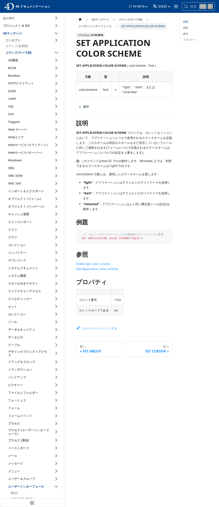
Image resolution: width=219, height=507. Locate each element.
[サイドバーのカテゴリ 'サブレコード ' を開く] (56, 260)
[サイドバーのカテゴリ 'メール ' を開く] (56, 455)
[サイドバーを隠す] (32, 502)
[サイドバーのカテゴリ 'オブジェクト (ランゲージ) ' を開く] (56, 206)
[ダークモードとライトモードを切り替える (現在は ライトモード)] (176, 6)
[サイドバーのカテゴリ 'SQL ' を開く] (56, 106)
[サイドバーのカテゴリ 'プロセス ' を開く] (56, 423)
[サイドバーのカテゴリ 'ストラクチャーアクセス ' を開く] (56, 291)
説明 (185, 22)
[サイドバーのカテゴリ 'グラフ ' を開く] (56, 237)
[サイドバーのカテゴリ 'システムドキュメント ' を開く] (56, 268)
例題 (185, 27)
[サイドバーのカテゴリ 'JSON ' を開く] (56, 91)
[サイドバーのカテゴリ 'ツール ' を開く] (56, 321)
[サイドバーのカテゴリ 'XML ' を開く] (56, 168)
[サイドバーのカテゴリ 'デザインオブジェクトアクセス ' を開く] (56, 353)
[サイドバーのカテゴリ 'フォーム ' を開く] (56, 408)
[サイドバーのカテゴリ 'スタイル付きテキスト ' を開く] (56, 283)
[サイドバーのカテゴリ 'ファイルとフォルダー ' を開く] (56, 392)
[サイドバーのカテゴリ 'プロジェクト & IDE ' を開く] (56, 25)
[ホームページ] (80, 19)
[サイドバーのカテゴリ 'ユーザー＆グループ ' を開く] (56, 478)
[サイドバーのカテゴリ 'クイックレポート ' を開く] (56, 221)
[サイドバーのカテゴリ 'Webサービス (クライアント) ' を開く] (56, 144)
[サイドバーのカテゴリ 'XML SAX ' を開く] (56, 183)
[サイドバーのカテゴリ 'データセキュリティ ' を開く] (56, 329)
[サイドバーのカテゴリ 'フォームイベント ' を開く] (56, 415)
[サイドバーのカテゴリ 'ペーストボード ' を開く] (56, 448)
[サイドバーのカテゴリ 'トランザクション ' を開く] (56, 369)
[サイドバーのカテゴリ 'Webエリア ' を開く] (56, 137)
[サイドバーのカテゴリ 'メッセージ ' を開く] (56, 463)
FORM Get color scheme (93, 264)
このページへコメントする (99, 328)
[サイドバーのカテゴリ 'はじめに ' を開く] (56, 18)
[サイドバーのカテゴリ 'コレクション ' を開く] (56, 245)
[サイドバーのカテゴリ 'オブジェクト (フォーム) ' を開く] (56, 198)
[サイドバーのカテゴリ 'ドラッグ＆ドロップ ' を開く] (56, 361)
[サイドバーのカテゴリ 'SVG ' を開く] (56, 114)
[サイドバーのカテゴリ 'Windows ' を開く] (56, 160)
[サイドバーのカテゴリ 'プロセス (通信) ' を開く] (56, 440)
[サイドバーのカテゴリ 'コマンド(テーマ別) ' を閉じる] (56, 52)
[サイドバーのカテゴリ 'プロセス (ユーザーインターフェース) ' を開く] (56, 432)
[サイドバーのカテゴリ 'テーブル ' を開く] (56, 345)
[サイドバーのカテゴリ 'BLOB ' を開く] (56, 68)
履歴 (86, 107)
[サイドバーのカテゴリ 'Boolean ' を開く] (56, 75)
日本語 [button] (162, 6)
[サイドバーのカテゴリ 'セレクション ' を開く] (56, 314)
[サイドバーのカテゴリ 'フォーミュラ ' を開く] (56, 400)
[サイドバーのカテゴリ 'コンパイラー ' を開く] (56, 252)
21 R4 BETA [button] (137, 6)
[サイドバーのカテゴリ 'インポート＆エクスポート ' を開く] (56, 191)
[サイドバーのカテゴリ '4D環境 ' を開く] (56, 60)
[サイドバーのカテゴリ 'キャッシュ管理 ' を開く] (56, 214)
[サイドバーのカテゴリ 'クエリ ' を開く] (56, 229)
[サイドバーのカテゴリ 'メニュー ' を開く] (56, 471)
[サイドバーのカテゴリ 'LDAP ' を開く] (56, 98)
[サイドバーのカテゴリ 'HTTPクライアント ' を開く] (56, 83)
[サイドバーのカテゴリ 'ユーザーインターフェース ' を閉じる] (56, 486)
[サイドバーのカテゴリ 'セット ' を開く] (56, 306)
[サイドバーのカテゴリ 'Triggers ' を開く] (56, 121)
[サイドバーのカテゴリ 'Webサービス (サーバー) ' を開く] (56, 152)
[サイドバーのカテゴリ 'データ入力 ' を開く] (56, 337)
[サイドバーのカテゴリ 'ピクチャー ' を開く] (56, 385)
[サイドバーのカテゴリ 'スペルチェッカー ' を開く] (56, 298)
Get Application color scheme (97, 269)
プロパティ (189, 39)
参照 (185, 33)
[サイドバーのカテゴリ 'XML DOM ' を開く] (56, 175)
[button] (32, 40)
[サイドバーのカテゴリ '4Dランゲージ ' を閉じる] (56, 33)
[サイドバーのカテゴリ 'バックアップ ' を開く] (56, 377)
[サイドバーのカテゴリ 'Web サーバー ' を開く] (56, 129)
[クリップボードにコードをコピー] (167, 234)
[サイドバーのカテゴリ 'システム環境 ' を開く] (56, 275)
